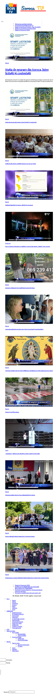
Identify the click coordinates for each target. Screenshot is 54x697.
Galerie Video (11, 631)
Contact (14, 649)
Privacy (20, 646)
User (14, 648)
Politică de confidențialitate (23, 24)
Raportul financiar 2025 (22, 585)
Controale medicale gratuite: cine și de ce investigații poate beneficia (24, 329)
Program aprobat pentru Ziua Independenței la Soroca (20, 495)
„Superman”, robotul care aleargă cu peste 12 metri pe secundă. (22, 453)
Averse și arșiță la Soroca (12, 412)
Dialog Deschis (17, 612)
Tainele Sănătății (17, 622)
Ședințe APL (16, 620)
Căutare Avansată (23, 644)
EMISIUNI (10, 611)
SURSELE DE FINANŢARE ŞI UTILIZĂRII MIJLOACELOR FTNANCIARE (27, 587)
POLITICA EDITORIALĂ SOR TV (24, 25)
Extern (14, 605)
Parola (8, 663)
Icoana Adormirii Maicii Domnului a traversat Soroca (20, 536)
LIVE (8, 629)
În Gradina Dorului (18, 614)
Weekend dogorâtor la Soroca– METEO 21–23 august (19, 205)
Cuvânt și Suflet (17, 626)
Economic (15, 603)
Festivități (15, 615)
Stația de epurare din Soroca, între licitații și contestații (27, 71)
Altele (9, 641)
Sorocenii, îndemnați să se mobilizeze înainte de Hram (20, 288)
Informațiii (15, 651)
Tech (6, 450)
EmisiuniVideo (16, 637)
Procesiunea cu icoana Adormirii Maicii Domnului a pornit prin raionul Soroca (27, 578)
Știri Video (15, 632)
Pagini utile (16, 643)
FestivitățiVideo (23, 640)
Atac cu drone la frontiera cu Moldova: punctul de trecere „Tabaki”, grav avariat (27, 246)
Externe (8, 243)
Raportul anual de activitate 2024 (25, 28)
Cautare (6, 692)
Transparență (16, 628)
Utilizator (9, 660)
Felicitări (15, 617)
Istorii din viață (17, 623)
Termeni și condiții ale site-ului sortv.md (28, 593)
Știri (8, 599)
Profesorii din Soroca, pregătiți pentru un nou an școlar (20, 163)
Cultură (14, 608)
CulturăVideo (22, 635)
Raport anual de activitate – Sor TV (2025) (28, 27)
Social (7, 63)
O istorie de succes (18, 618)
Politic (14, 602)
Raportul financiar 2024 (22, 30)
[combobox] (21, 691)
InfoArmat (15, 625)
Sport (14, 606)
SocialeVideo (21, 634)
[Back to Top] (2, 21)
